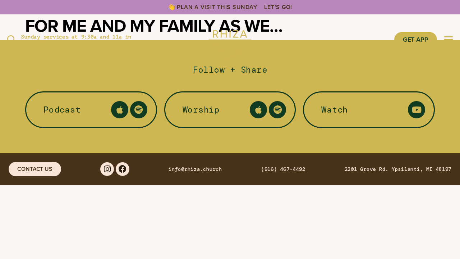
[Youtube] (416, 109)
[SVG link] (230, 39)
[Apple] (119, 109)
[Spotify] (138, 109)
